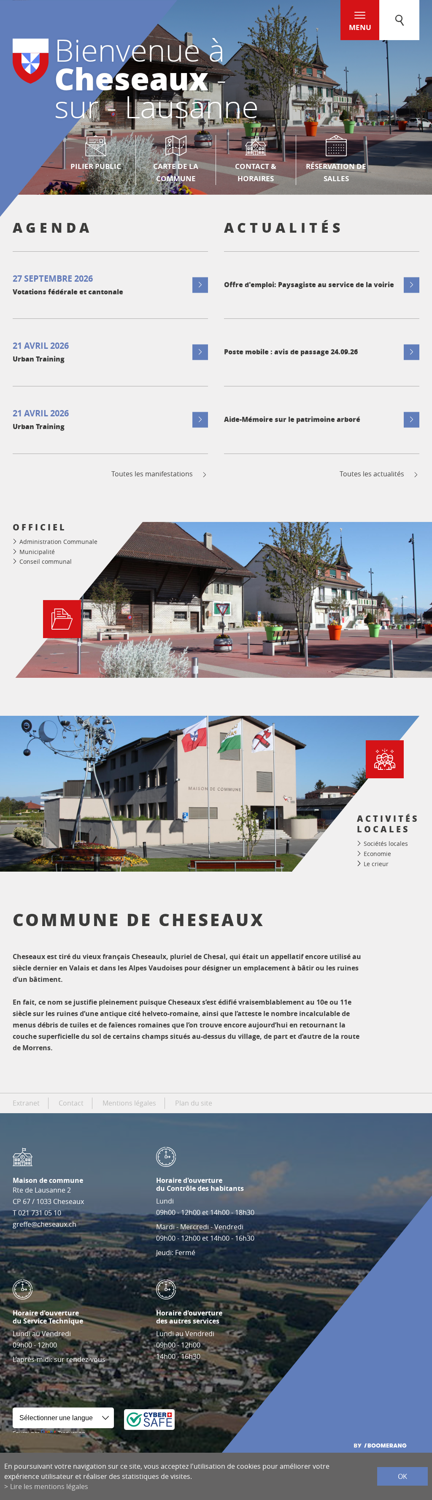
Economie (377, 854)
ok (402, 1476)
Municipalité (37, 552)
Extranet (26, 1103)
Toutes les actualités (372, 474)
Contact (71, 1103)
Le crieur (376, 864)
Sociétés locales (386, 844)
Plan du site (193, 1103)
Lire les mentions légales (49, 1486)
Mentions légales (129, 1103)
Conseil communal (45, 561)
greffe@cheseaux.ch (44, 1224)
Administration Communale (58, 542)
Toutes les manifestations (152, 474)
